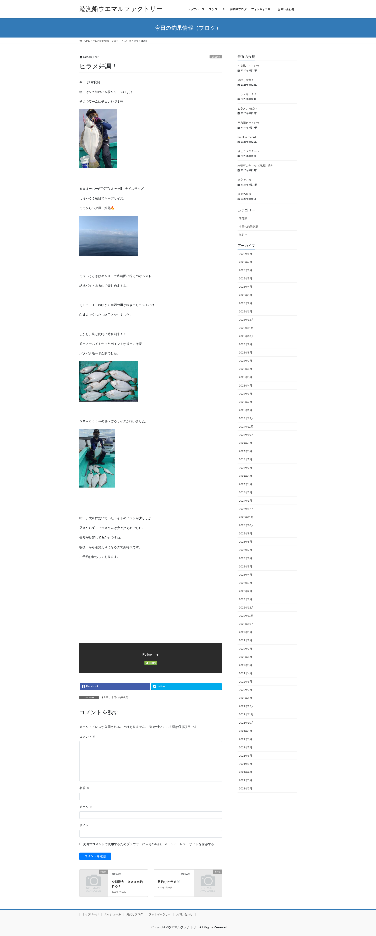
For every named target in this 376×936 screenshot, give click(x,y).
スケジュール (112, 914)
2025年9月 (245, 344)
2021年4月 (245, 772)
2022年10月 (246, 623)
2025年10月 (246, 336)
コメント (87, 736)
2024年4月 (245, 484)
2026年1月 (245, 311)
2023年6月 (245, 558)
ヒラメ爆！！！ (247, 94)
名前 (84, 788)
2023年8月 (245, 541)
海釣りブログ (135, 914)
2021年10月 (246, 722)
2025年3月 (245, 393)
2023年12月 (246, 508)
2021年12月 (246, 706)
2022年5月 (245, 665)
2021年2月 (245, 788)
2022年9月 (245, 632)
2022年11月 (246, 615)
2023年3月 (245, 582)
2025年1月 (245, 410)
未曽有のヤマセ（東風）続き (255, 165)
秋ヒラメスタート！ (250, 151)
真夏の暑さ (244, 194)
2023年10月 (246, 525)
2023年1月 (245, 599)
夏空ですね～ (246, 179)
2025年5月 (245, 377)
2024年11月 (246, 426)
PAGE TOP (364, 904)
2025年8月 (245, 352)
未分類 (216, 56)
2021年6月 (245, 755)
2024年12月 (246, 418)
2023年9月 (245, 533)
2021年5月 (245, 763)
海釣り (243, 234)
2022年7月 (245, 648)
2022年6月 (245, 657)
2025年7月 (245, 360)
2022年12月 (246, 607)
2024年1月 (245, 500)
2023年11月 (246, 517)
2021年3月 (245, 780)
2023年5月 (245, 566)
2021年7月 (245, 747)
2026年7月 (245, 262)
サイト (84, 825)
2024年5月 (245, 476)
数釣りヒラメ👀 (169, 881)
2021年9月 (245, 731)
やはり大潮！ (246, 79)
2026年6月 (245, 270)
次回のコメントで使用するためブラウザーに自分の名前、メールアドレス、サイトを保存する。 (150, 844)
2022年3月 (245, 681)
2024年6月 (245, 467)
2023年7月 (245, 549)
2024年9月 (245, 443)
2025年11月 (246, 327)
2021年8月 (245, 739)
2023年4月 (245, 574)
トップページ (90, 914)
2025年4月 (245, 385)
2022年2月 (245, 689)
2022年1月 (245, 698)
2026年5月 (245, 278)
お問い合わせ (184, 914)
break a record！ (248, 137)
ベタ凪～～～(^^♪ (248, 65)
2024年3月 (245, 492)
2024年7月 (245, 459)
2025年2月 (245, 402)
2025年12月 (246, 319)
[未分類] (94, 878)
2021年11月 (246, 714)
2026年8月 (245, 253)
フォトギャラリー (160, 914)
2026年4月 (245, 286)
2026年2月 (245, 303)
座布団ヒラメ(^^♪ (248, 122)
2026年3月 (245, 295)
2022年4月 (245, 673)
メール (86, 806)
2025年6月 (245, 368)
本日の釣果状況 (119, 697)
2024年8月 (245, 451)
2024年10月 (246, 434)
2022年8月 (245, 640)
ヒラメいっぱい (247, 108)
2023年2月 (245, 591)
